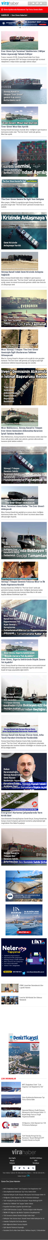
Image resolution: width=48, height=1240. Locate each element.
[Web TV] (33, 3)
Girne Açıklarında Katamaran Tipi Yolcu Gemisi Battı (19, 1192)
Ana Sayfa (12, 1158)
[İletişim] (41, 3)
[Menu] (30, 3)
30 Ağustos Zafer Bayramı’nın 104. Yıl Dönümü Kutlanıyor (21, 1198)
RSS (35, 1160)
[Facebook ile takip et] (15, 1168)
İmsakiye (36, 1163)
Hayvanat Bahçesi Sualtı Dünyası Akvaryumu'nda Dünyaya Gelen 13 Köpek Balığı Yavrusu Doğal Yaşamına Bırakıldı (23, 1195)
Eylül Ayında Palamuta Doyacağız (13, 1227)
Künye (12, 1160)
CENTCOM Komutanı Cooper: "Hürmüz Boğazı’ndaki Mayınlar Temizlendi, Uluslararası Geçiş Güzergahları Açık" (21, 1210)
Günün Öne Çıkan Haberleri (10, 1181)
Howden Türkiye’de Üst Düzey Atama (15, 1221)
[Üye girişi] (28, 1168)
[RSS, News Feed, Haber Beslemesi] (24, 1168)
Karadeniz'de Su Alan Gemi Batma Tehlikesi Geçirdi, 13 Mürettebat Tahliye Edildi (23, 1230)
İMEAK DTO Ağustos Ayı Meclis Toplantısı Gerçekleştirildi (21, 1212)
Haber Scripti (22, 1176)
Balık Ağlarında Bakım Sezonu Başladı (15, 1224)
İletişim (12, 1163)
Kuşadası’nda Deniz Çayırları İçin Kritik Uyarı (17, 1206)
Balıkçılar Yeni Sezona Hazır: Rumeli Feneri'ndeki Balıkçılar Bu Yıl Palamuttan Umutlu (22, 1219)
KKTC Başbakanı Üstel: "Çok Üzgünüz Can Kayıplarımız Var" (22, 1189)
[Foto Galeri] (37, 3)
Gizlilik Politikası (36, 1158)
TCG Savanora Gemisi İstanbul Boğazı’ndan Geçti (19, 1215)
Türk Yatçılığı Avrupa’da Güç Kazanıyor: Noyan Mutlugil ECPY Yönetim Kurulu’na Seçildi (21, 1201)
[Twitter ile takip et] (19, 1168)
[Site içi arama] (45, 3)
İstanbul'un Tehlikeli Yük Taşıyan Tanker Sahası (18, 1204)
